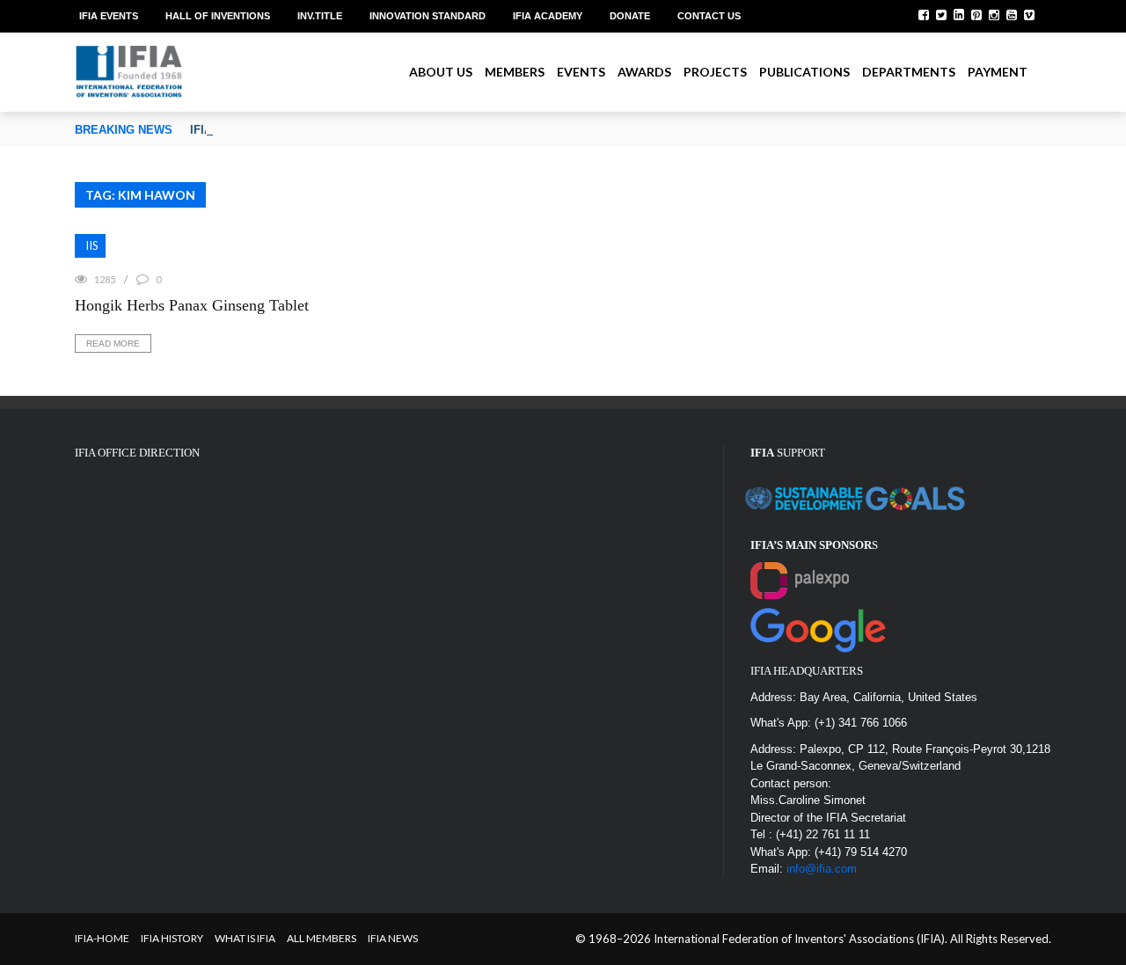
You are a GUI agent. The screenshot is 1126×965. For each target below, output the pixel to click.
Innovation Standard (427, 16)
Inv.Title (319, 16)
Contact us (709, 16)
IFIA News (393, 938)
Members (515, 71)
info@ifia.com (821, 868)
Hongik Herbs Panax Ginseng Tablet (192, 305)
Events (581, 71)
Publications (804, 71)
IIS (92, 245)
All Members (321, 938)
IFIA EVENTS (108, 16)
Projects (715, 71)
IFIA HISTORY (172, 938)
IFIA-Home (102, 938)
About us (440, 71)
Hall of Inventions (217, 16)
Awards (644, 71)
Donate (630, 16)
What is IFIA (245, 938)
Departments (908, 71)
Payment (997, 71)
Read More (113, 343)
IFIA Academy (547, 16)
